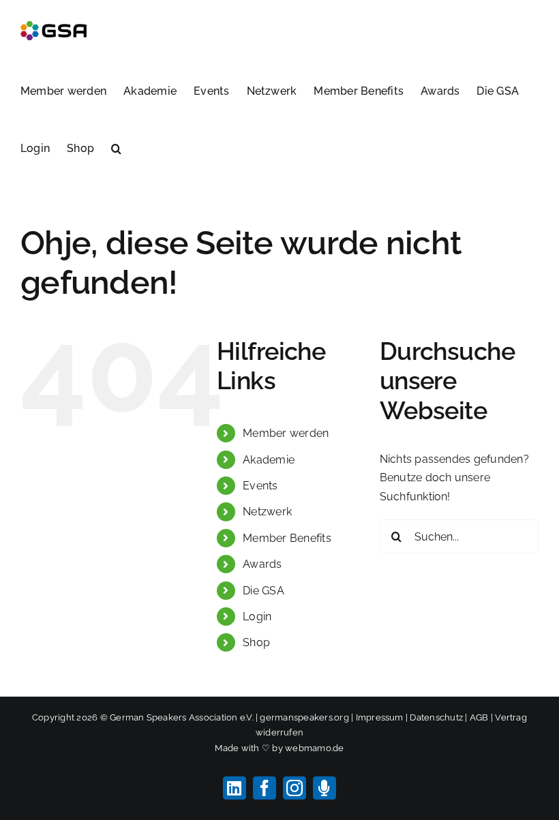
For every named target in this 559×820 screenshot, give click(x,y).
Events (260, 485)
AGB (479, 717)
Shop (256, 642)
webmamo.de (314, 748)
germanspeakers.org (304, 717)
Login (257, 616)
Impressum (380, 717)
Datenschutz (436, 717)
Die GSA (263, 590)
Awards (262, 564)
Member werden (286, 433)
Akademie (268, 459)
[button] (116, 147)
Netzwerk (267, 511)
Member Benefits (287, 538)
